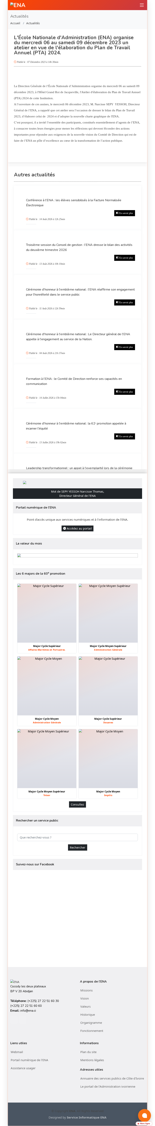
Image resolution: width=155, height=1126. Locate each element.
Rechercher (77, 847)
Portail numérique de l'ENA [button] (29, 1060)
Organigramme (91, 1023)
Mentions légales (92, 1060)
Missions (86, 990)
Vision (84, 998)
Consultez (77, 804)
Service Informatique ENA (86, 1117)
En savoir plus (126, 213)
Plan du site (88, 1052)
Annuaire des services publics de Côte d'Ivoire (112, 1078)
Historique (87, 1014)
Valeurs (85, 1006)
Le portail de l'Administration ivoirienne (107, 1086)
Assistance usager (23, 1068)
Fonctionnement (91, 1031)
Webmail (17, 1052)
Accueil (15, 23)
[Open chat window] (144, 1115)
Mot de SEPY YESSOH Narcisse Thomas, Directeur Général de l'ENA (77, 494)
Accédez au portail (79, 528)
